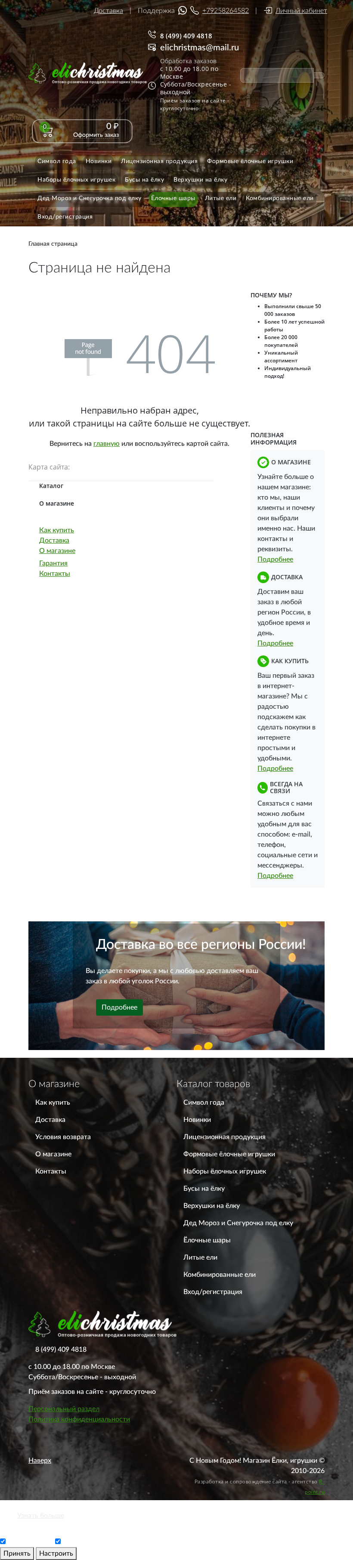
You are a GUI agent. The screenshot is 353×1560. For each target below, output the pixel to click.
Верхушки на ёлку (211, 1205)
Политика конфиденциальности (79, 1419)
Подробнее (275, 559)
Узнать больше (40, 1515)
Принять (17, 1553)
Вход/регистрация (212, 1291)
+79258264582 (225, 10)
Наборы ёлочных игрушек (224, 1171)
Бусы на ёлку (204, 1188)
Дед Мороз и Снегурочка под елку (238, 1223)
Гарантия (53, 563)
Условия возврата (63, 1137)
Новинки (197, 1119)
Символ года (203, 1102)
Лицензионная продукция (224, 1137)
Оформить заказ (96, 135)
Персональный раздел (63, 1409)
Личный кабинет (301, 10)
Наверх (39, 1460)
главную (106, 443)
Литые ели (200, 1257)
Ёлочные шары (207, 1240)
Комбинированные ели (219, 1274)
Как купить (56, 530)
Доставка (108, 10)
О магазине (57, 550)
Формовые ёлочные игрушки (229, 1154)
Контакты (54, 573)
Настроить (56, 1553)
